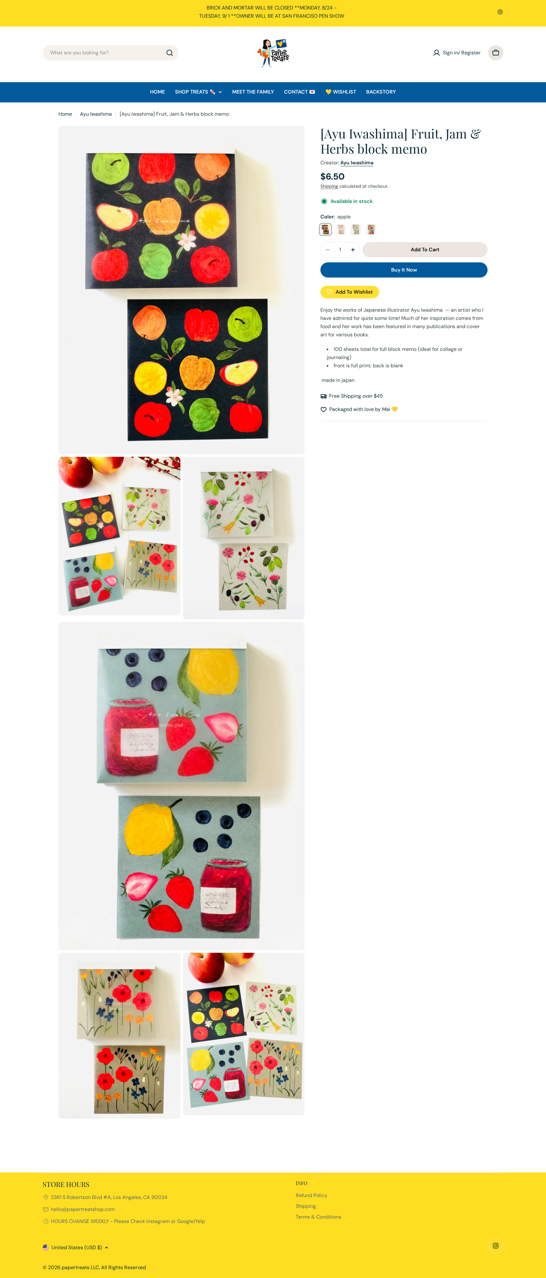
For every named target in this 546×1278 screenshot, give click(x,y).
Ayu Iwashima (96, 114)
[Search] (169, 53)
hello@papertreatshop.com (83, 1209)
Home (65, 114)
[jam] (371, 229)
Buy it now (404, 269)
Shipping (329, 186)
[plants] (356, 229)
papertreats (75, 1267)
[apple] (325, 229)
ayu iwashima (356, 162)
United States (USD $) (77, 1247)
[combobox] (111, 52)
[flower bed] (341, 229)
